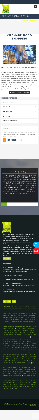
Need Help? (6, 128)
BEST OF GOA (32, 360)
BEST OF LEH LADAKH (18, 382)
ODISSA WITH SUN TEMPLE (27, 380)
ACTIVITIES (9, 111)
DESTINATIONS (9, 102)
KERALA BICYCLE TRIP (14, 367)
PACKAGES (8, 107)
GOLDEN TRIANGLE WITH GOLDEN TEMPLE (19, 313)
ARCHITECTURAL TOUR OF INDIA (20, 347)
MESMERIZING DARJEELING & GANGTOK (18, 360)
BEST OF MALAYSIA (8, 324)
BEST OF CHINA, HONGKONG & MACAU (20, 326)
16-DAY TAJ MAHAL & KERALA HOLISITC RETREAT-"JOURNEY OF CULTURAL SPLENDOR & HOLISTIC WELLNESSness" (19, 386)
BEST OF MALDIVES (31, 328)
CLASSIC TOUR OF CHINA (29, 322)
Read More (7, 258)
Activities (18, 20)
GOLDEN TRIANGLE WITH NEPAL (28, 332)
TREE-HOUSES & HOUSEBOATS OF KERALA (19, 371)
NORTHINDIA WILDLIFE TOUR (21, 337)
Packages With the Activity (20, 93)
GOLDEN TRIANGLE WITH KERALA (26, 315)
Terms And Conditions (9, 404)
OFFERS (7, 116)
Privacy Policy (19, 404)
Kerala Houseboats (33, 404)
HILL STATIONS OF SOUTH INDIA (17, 350)
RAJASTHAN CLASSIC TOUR (10, 306)
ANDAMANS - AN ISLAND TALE (10, 378)
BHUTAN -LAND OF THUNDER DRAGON (12, 319)
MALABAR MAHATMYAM (28, 367)
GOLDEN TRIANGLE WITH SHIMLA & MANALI (20, 341)
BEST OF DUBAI (19, 324)
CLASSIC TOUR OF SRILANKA (27, 317)
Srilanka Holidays (28, 404)
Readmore (4, 198)
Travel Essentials (11, 121)
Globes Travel (15, 403)
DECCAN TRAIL (15, 332)
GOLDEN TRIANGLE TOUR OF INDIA (15, 354)
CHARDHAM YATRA (23, 373)
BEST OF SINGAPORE (16, 322)
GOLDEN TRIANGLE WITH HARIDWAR (13, 334)
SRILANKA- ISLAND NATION (10, 317)
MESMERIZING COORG (29, 375)
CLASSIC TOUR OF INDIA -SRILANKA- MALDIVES (16, 330)
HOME (12, 20)
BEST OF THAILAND (20, 328)
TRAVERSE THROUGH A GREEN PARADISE (13, 369)
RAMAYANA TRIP (7, 382)
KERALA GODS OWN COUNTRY (18, 311)
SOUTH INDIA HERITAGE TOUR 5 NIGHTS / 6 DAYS (17, 363)
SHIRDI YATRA (17, 375)
